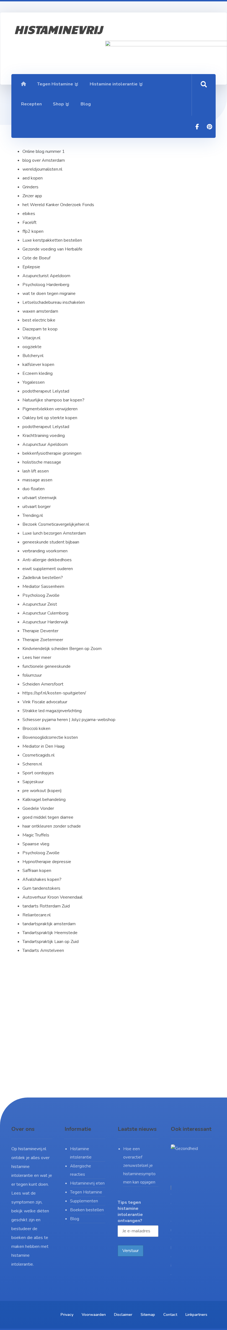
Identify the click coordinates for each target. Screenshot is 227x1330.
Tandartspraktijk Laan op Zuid (50, 942)
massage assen (37, 480)
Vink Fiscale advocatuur (44, 702)
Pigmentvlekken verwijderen (50, 409)
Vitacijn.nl (31, 338)
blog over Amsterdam (43, 160)
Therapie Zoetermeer (42, 640)
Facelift (29, 222)
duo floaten (33, 489)
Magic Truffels (35, 835)
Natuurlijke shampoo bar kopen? (53, 400)
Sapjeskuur (33, 782)
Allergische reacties (80, 1170)
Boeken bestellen (87, 1210)
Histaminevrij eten (87, 1183)
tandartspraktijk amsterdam (49, 924)
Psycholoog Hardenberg (45, 285)
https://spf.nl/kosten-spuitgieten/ (54, 693)
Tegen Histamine (86, 1192)
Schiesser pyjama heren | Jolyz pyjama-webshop (68, 720)
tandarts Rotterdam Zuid (46, 906)
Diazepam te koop (40, 329)
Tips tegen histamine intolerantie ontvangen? (130, 1211)
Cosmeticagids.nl (38, 755)
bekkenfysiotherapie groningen (51, 453)
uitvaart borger (36, 507)
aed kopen (32, 178)
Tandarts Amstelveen (43, 950)
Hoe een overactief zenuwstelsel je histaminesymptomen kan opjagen (139, 1165)
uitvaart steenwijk (39, 498)
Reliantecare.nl (36, 915)
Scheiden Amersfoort (42, 684)
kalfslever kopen (38, 364)
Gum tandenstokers (41, 888)
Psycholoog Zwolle (41, 595)
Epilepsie (31, 267)
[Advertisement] (113, 1036)
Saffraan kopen (36, 871)
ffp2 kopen (32, 231)
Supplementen (84, 1201)
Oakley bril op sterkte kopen (49, 418)
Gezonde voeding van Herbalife (52, 249)
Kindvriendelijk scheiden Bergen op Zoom (62, 649)
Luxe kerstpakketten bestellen (52, 240)
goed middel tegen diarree (47, 817)
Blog (74, 1219)
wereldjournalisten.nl (42, 169)
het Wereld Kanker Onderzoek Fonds (58, 205)
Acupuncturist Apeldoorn (46, 276)
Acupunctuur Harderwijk (45, 622)
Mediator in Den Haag (43, 746)
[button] (197, 126)
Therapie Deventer (40, 631)
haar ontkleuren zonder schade (51, 826)
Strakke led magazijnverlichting (52, 711)
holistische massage (41, 462)
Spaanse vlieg (35, 844)
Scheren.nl (32, 764)
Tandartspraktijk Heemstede (50, 933)
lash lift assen (35, 471)
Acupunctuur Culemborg (45, 613)
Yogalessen (34, 382)
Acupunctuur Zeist (39, 604)
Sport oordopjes (38, 773)
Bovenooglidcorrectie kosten (50, 737)
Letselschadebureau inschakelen (53, 302)
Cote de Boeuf (36, 258)
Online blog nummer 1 (43, 151)
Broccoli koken (36, 728)
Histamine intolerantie (81, 1153)
